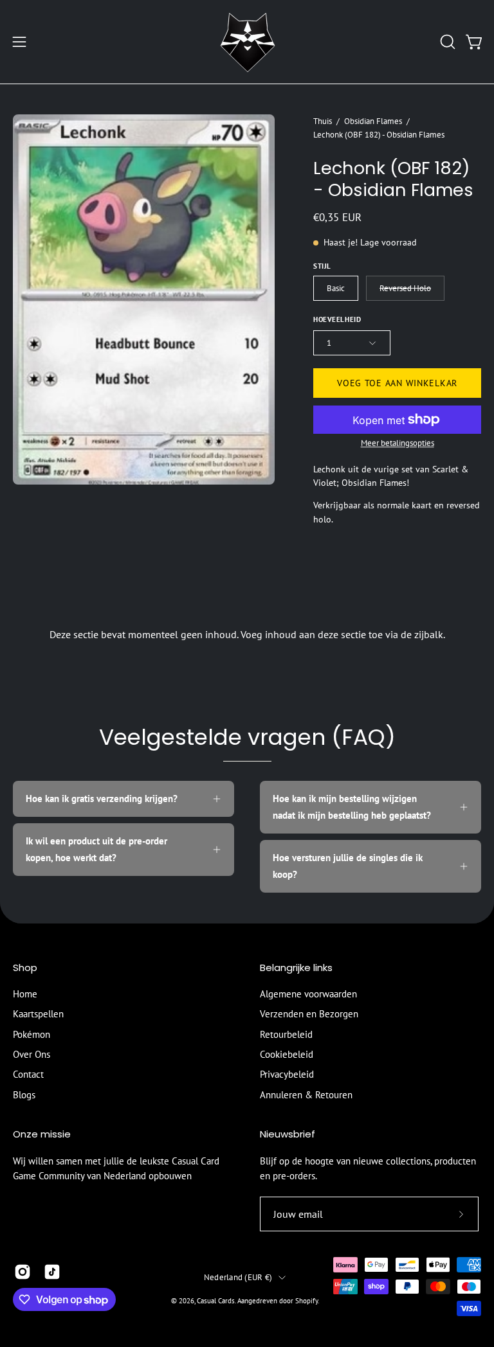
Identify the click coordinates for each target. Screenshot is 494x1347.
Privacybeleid (287, 1075)
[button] (446, 42)
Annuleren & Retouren (306, 1095)
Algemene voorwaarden (308, 994)
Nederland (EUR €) (238, 1277)
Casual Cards (216, 1300)
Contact (28, 1075)
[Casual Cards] (247, 42)
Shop (25, 968)
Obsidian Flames (373, 121)
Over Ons (31, 1054)
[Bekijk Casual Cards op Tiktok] (52, 1271)
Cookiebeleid (286, 1054)
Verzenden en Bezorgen (309, 1014)
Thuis (322, 121)
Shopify (306, 1300)
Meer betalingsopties (397, 443)
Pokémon (31, 1034)
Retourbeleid (286, 1034)
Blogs (24, 1095)
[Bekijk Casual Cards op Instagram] (22, 1271)
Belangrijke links (296, 968)
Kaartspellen (38, 1014)
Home (25, 994)
